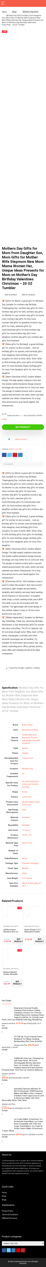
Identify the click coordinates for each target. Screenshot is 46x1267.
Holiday (25, 753)
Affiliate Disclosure (9, 1218)
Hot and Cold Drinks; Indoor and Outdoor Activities (30, 784)
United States (21, 439)
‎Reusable (26, 825)
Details (4, 419)
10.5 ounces (27, 878)
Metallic (25, 868)
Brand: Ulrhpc (27, 725)
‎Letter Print (27, 797)
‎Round (24, 792)
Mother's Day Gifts (30, 12)
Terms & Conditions (10, 1215)
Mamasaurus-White (30, 730)
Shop (14, 12)
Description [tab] (8, 464)
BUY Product (23, 427)
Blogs (4, 1200)
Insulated (26, 817)
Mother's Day (27, 769)
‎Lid (23, 774)
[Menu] (3, 3)
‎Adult (24, 810)
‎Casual (25, 748)
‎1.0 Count (26, 830)
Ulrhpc (24, 873)
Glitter (24, 858)
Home (4, 12)
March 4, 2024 (28, 883)
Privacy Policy (7, 1211)
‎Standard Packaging (30, 863)
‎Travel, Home (27, 758)
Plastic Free (27, 843)
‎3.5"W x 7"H (27, 835)
